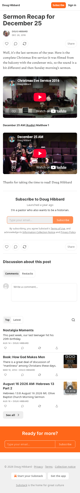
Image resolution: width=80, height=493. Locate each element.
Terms (49, 466)
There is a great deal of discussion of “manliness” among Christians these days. (29, 363)
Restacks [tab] (27, 273)
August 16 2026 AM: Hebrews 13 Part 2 (28, 386)
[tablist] (19, 273)
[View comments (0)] (15, 43)
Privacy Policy (68, 232)
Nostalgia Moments (18, 330)
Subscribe (58, 5)
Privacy (38, 466)
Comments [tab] (11, 273)
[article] (40, 339)
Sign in (72, 5)
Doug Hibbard (20, 31)
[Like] (6, 43)
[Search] (73, 320)
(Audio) (30, 125)
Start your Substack (30, 476)
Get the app (58, 476)
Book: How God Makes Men (24, 357)
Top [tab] (7, 320)
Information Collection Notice (39, 232)
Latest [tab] (17, 320)
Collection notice (65, 466)
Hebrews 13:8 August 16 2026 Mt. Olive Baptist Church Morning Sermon (29, 395)
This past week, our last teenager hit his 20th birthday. (28, 337)
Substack (21, 485)
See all (10, 415)
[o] (70, 388)
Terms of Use (58, 228)
